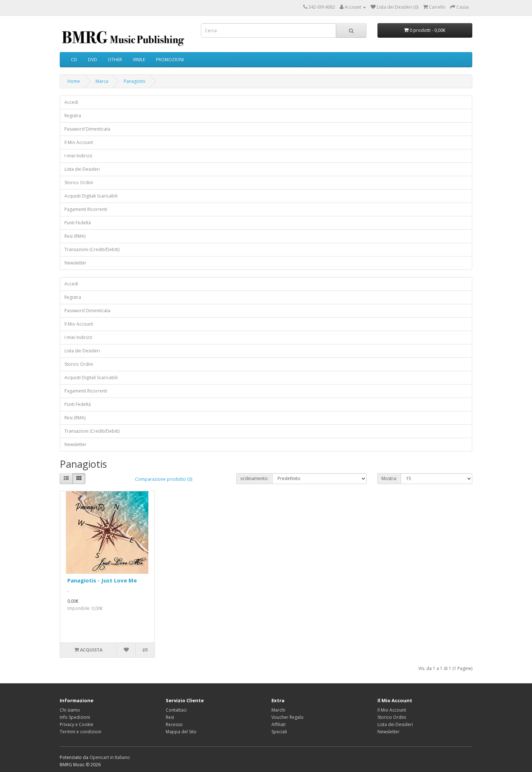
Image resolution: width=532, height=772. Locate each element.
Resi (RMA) (74, 236)
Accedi (71, 102)
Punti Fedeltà (77, 223)
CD (74, 59)
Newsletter (75, 263)
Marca (102, 81)
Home (73, 81)
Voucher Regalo (287, 717)
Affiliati (278, 724)
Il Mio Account (78, 142)
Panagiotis (134, 81)
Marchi (278, 710)
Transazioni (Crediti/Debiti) (91, 249)
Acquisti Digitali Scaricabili (91, 196)
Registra (72, 116)
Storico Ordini (78, 182)
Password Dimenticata (87, 129)
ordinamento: (254, 478)
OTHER (115, 59)
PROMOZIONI (170, 59)
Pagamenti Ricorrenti (85, 209)
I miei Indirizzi (78, 156)
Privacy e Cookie (76, 724)
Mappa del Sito (181, 732)
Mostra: (389, 478)
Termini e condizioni (80, 732)
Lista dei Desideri (82, 169)
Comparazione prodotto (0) (163, 479)
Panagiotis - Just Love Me (102, 580)
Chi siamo (70, 710)
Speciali (279, 732)
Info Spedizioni (75, 717)
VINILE (139, 59)
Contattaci (176, 710)
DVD (92, 59)
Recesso (174, 724)
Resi (170, 717)
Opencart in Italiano (109, 757)
